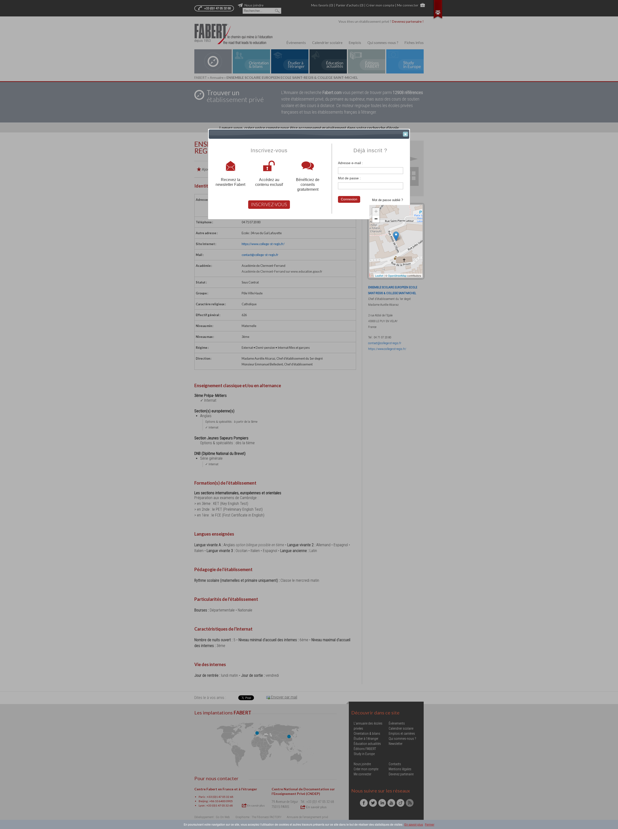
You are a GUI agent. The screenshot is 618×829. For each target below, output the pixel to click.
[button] (405, 134)
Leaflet (379, 275)
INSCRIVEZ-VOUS (269, 204)
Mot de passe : (349, 178)
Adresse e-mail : (350, 163)
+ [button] (376, 211)
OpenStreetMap (397, 275)
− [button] (376, 219)
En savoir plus (413, 824)
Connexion (349, 199)
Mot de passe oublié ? (387, 200)
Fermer (429, 824)
